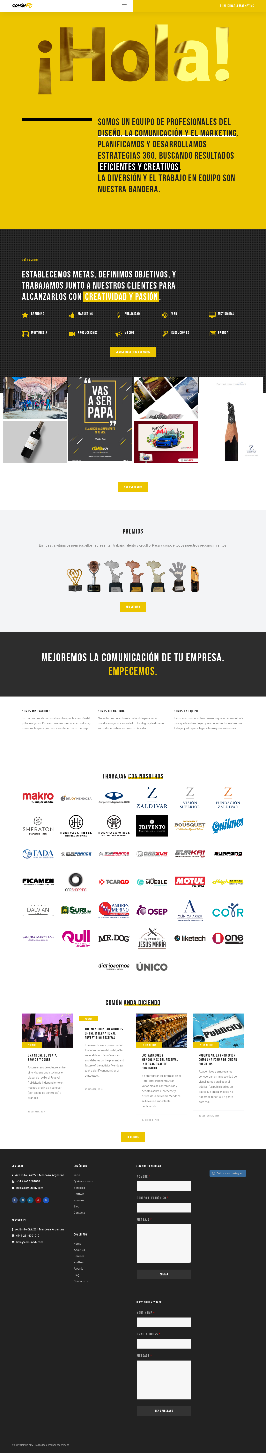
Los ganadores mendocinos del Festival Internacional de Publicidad (160, 1061)
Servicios (79, 1187)
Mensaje (144, 1219)
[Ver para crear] (231, 419)
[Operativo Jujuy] (35, 398)
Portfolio (79, 1194)
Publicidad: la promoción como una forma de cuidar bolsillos (218, 1059)
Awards (89, 1018)
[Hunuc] (35, 442)
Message (144, 1356)
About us (79, 1249)
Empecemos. (133, 671)
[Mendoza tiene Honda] (166, 442)
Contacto (79, 1212)
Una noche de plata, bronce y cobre (42, 1057)
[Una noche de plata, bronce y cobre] (47, 1031)
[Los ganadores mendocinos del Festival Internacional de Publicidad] (161, 1031)
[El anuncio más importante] (100, 419)
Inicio (77, 1175)
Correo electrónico (153, 1198)
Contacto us (81, 1281)
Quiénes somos (83, 1181)
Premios (32, 1045)
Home (77, 1243)
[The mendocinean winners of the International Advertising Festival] (104, 1017)
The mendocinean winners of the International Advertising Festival (104, 1033)
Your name (146, 1313)
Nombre (144, 1176)
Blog (76, 1206)
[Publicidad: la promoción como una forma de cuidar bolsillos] (218, 1031)
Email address (149, 1334)
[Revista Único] (166, 398)
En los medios (149, 1045)
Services (79, 1256)
